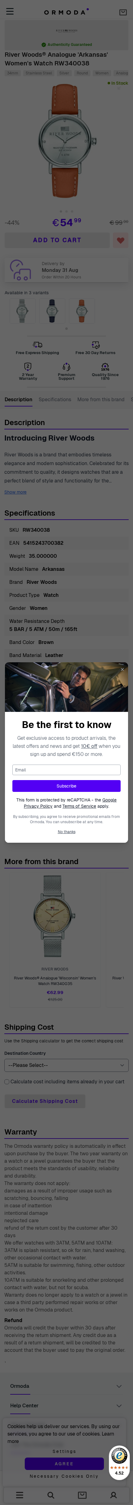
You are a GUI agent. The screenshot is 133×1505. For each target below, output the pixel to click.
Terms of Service (79, 806)
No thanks (66, 831)
